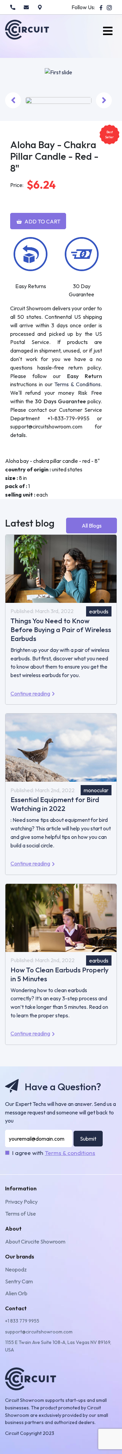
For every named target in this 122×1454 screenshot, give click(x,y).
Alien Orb (16, 1293)
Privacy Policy (21, 1201)
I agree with (53, 1152)
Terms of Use (20, 1213)
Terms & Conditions (77, 384)
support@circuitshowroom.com (39, 1332)
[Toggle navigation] (108, 31)
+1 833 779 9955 (22, 1321)
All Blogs (92, 525)
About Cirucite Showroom (35, 1241)
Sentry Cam (19, 1281)
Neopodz (16, 1269)
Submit (88, 1138)
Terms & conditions (70, 1152)
